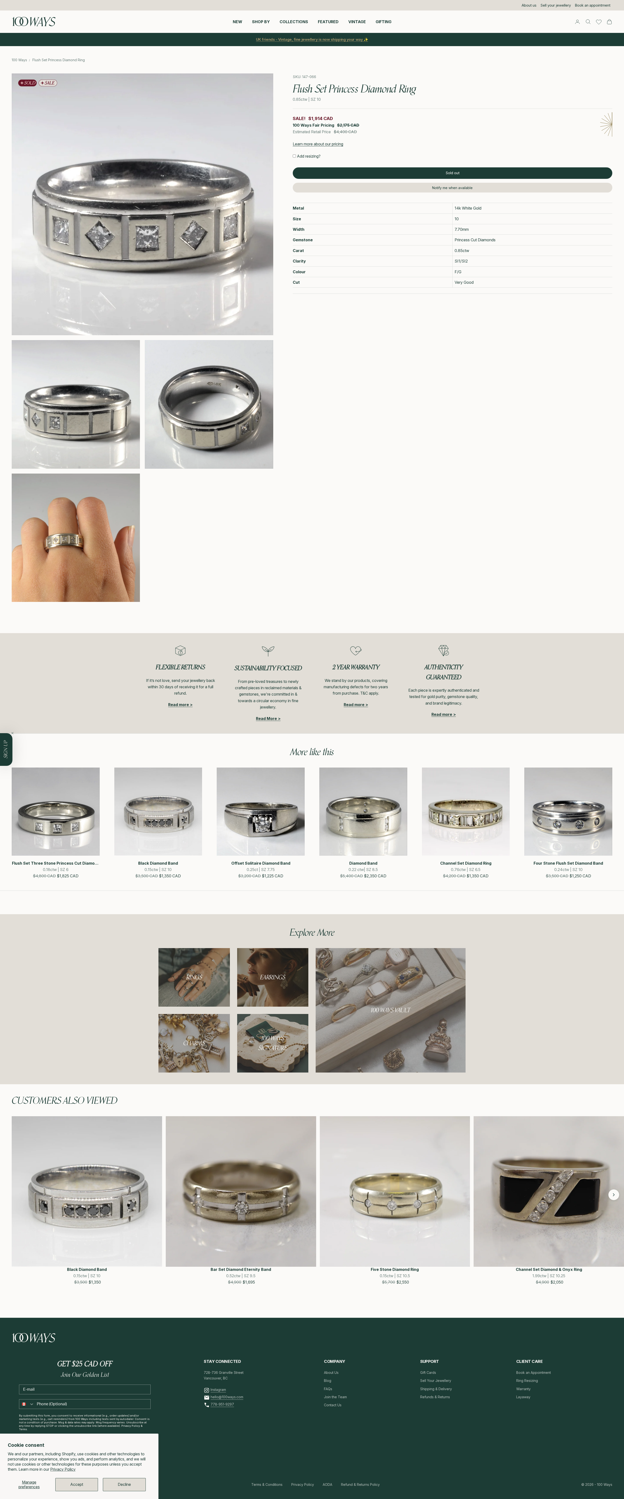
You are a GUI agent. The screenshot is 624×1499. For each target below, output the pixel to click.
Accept (76, 1484)
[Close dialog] (401, 690)
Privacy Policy (63, 1469)
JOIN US (343, 771)
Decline (124, 1484)
